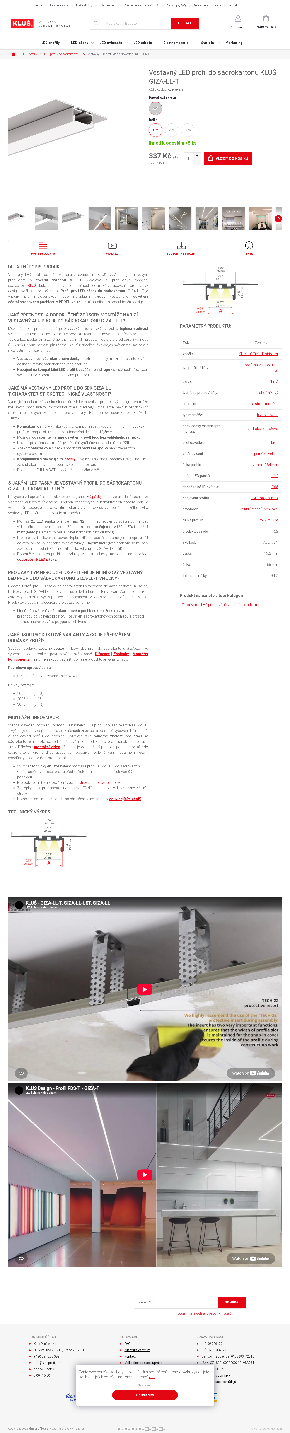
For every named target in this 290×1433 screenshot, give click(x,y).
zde (152, 1377)
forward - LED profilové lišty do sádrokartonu (221, 605)
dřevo (273, 429)
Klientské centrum (137, 1350)
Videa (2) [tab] (112, 253)
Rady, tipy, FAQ (176, 5)
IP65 (274, 487)
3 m (275, 520)
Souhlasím (145, 1395)
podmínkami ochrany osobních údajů (204, 1313)
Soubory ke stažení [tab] (181, 253)
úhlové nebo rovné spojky (99, 782)
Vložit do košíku (232, 159)
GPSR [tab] (249, 253)
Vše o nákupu (108, 5)
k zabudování (267, 415)
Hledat (185, 23)
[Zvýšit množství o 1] (197, 156)
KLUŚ (32, 285)
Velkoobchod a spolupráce (51, 5)
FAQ (127, 1344)
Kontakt (234, 5)
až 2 (274, 476)
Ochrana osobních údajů (219, 1382)
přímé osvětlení (266, 453)
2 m (267, 520)
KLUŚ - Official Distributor (258, 354)
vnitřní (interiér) (251, 509)
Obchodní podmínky (216, 1375)
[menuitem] (54, 43)
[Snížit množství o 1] (197, 162)
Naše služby (84, 5)
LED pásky (93, 497)
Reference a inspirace (207, 5)
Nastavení (145, 1385)
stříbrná (272, 381)
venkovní (271, 509)
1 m (260, 520)
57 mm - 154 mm (264, 465)
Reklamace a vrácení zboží (142, 5)
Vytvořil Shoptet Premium (266, 1428)
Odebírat (232, 1302)
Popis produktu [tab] (43, 253)
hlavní (273, 442)
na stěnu (271, 404)
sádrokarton (257, 429)
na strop (256, 404)
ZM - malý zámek (264, 498)
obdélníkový (268, 393)
